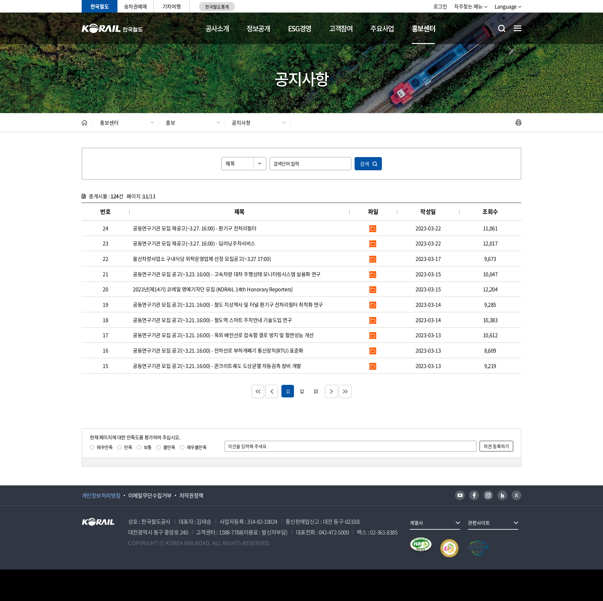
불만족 (169, 447)
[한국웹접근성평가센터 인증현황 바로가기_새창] (421, 548)
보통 (148, 447)
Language (506, 6)
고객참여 (341, 28)
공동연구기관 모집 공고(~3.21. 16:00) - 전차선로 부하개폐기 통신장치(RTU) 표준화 (218, 350)
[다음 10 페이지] (331, 391)
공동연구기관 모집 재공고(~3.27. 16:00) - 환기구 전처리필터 (194, 228)
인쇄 (518, 122)
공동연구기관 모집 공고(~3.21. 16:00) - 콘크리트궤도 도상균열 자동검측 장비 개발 (217, 365)
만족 (128, 447)
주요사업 (382, 28)
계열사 (416, 522)
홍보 (170, 122)
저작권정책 (191, 495)
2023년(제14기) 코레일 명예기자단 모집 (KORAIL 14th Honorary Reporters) (212, 289)
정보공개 (258, 28)
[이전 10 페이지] (271, 391)
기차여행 (171, 6)
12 (301, 391)
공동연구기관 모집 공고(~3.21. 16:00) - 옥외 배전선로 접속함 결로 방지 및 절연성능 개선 (223, 335)
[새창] (460, 495)
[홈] (84, 122)
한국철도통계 (217, 6)
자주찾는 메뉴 (468, 6)
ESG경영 (299, 28)
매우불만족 (197, 447)
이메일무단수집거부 (150, 495)
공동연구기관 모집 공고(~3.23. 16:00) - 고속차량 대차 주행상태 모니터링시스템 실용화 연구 (227, 274)
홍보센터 (423, 28)
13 (315, 391)
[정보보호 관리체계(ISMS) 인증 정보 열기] (478, 548)
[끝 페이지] (345, 391)
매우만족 (104, 447)
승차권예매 (135, 6)
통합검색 (501, 28)
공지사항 (241, 122)
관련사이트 (479, 522)
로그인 (440, 6)
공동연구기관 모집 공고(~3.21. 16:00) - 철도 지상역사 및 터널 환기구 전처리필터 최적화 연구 (228, 304)
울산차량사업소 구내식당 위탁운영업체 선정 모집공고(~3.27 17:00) (202, 258)
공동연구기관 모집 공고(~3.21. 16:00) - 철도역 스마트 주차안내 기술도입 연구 (212, 320)
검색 (364, 163)
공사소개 (217, 28)
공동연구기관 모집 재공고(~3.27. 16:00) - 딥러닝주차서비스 (194, 243)
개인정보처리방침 (101, 495)
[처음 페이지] (258, 391)
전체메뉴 (517, 28)
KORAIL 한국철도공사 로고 (112, 28)
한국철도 (99, 6)
